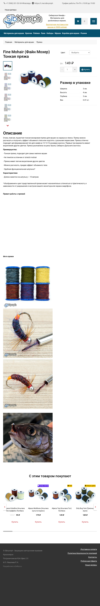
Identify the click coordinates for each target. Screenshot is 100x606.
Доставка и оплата (88, 549)
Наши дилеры (11, 10)
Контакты (92, 557)
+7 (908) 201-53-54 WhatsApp (18, 3)
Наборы (50, 33)
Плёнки (36, 33)
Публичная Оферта (89, 561)
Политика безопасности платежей (82, 553)
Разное (84, 33)
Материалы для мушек (14, 33)
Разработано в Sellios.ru (12, 566)
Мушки (58, 33)
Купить (86, 69)
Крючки (28, 33)
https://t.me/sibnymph (44, 3)
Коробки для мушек (70, 33)
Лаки (43, 33)
